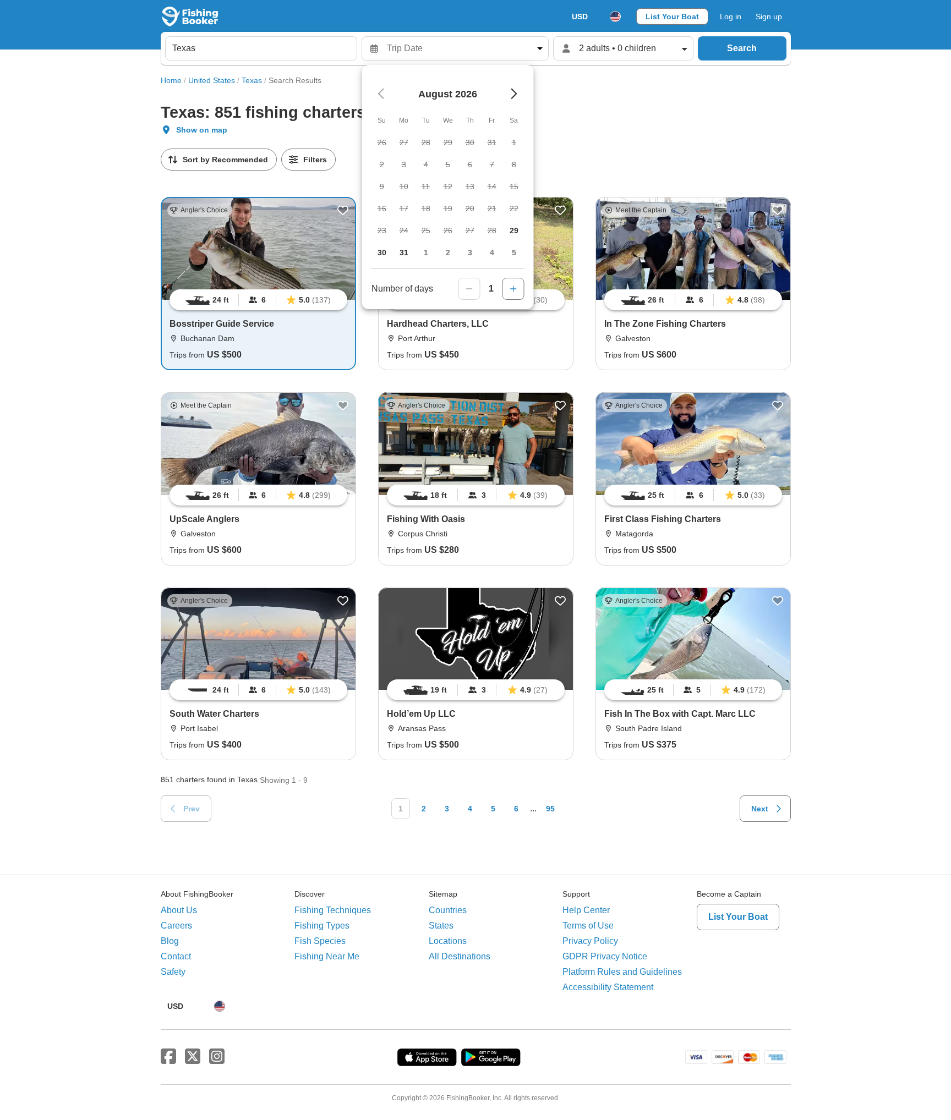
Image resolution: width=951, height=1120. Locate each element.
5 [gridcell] (514, 252)
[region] (258, 299)
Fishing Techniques (332, 910)
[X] (192, 1057)
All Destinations (459, 956)
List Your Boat (672, 16)
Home (171, 80)
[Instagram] (217, 1057)
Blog (170, 941)
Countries (448, 910)
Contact (176, 956)
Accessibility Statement (607, 987)
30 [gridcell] (382, 252)
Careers (176, 925)
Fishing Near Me (326, 956)
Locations (448, 941)
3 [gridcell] (470, 252)
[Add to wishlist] (343, 210)
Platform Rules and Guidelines (622, 971)
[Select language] (615, 16)
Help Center (586, 910)
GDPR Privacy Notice (604, 956)
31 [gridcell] (404, 252)
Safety (173, 971)
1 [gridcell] (426, 252)
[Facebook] (168, 1057)
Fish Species (320, 941)
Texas (252, 80)
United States (211, 80)
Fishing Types (321, 925)
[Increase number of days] (513, 289)
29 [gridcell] (514, 230)
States (441, 925)
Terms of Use (588, 925)
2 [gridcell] (448, 252)
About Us (179, 910)
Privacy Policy (590, 941)
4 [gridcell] (492, 252)
